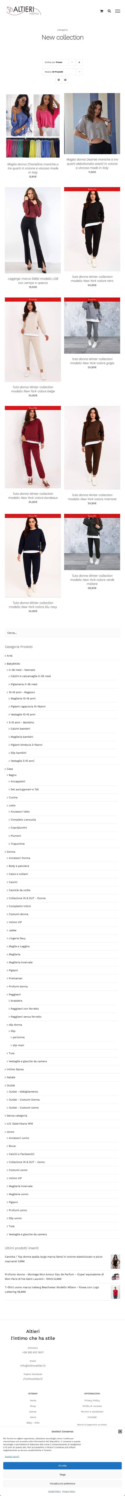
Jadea (12, 930)
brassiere (16, 1000)
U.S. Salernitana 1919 (20, 1123)
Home (33, 1400)
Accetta (62, 1465)
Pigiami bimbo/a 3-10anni (26, 744)
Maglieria (14, 954)
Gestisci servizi (12, 1457)
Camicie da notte (19, 890)
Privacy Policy (68, 1491)
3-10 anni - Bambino (21, 722)
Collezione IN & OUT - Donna (27, 898)
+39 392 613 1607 (33, 1352)
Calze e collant (18, 874)
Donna (11, 851)
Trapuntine (18, 843)
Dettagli (40, 126)
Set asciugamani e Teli (25, 789)
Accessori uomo (19, 1138)
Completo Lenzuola (23, 819)
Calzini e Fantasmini (21, 1154)
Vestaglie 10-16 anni (23, 714)
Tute (11, 1053)
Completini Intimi (20, 906)
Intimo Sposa (15, 1069)
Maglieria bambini (22, 736)
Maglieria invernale (21, 962)
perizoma (19, 1037)
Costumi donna (18, 914)
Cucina (13, 797)
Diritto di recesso (92, 1406)
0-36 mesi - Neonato (22, 669)
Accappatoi (18, 781)
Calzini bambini (20, 728)
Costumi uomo (18, 1170)
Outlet (11, 1085)
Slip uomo (15, 1218)
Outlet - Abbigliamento (23, 1091)
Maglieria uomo (18, 1194)
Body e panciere (19, 866)
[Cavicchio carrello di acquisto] (101, 11)
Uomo (10, 1131)
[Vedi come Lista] (65, 80)
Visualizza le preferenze (62, 1483)
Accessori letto (20, 811)
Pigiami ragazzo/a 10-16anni (28, 706)
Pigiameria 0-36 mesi (24, 684)
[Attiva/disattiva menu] (117, 11)
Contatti (92, 1417)
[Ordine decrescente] (79, 62)
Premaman (15, 978)
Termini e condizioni (92, 1411)
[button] (120, 1431)
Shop (33, 1406)
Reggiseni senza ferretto (26, 1016)
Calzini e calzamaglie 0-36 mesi (31, 676)
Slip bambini (18, 752)
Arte (9, 655)
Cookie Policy (54, 1491)
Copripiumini (19, 827)
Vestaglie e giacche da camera (28, 1061)
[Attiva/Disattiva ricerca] (109, 11)
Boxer (12, 1146)
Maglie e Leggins (19, 946)
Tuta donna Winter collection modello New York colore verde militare (92, 580)
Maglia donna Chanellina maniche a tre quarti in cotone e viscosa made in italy (32, 168)
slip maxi (18, 1045)
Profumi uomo (18, 1210)
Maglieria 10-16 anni (23, 698)
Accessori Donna (19, 858)
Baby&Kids (13, 663)
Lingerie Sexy (17, 938)
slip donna (15, 1024)
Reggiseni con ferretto (25, 1008)
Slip (13, 1031)
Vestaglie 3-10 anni (22, 760)
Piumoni (16, 835)
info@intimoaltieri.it (33, 1365)
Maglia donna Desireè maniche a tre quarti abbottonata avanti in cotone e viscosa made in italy (92, 163)
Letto (12, 805)
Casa (10, 768)
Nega (62, 1474)
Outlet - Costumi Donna (24, 1099)
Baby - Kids (33, 1422)
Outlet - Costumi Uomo (24, 1107)
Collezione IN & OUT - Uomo (27, 1162)
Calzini (13, 882)
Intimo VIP (15, 922)
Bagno (13, 775)
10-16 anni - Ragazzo (22, 692)
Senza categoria (17, 1115)
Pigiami (13, 970)
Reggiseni (15, 994)
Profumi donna (18, 986)
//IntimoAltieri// (33, 1378)
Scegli (24, 126)
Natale (11, 1077)
